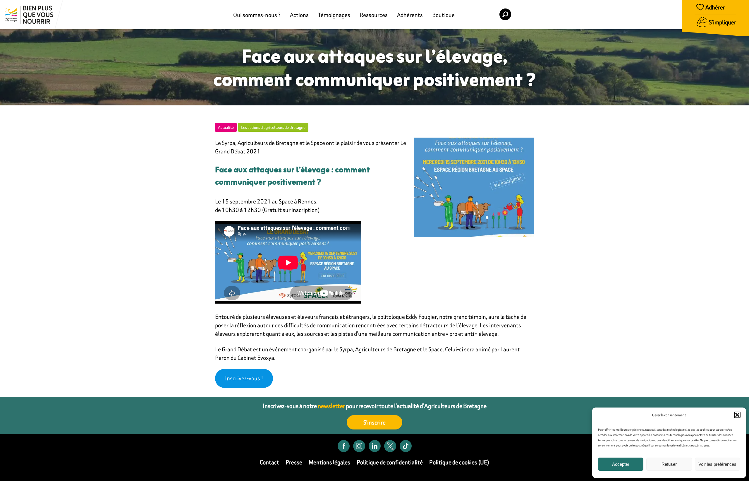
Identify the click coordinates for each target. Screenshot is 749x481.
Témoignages (334, 15)
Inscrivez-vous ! (244, 378)
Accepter (620, 464)
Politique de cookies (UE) (459, 462)
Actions (299, 15)
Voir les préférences (717, 464)
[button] (737, 415)
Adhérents (410, 15)
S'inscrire (374, 422)
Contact (269, 462)
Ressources (374, 15)
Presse (294, 462)
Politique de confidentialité (390, 462)
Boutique (443, 15)
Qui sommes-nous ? (257, 15)
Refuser (669, 464)
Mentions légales (329, 462)
